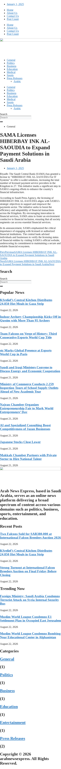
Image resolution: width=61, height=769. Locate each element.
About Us (12, 13)
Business (11, 66)
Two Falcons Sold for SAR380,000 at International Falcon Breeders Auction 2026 (30, 535)
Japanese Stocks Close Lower (20, 442)
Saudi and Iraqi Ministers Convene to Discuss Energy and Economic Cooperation (30, 369)
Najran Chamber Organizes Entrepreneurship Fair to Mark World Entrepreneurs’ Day (26, 408)
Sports (10, 75)
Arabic (17, 81)
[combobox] (15, 117)
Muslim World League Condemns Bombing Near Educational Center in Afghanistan (30, 635)
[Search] (1, 121)
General (11, 60)
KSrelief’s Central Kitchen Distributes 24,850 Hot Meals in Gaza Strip (26, 301)
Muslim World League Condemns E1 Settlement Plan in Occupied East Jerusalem (30, 618)
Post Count (13, 19)
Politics (11, 63)
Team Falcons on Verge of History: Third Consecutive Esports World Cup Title (28, 335)
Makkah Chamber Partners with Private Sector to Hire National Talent (28, 457)
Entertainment (13, 722)
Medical (11, 72)
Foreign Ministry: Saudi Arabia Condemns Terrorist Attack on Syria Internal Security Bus (30, 599)
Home (10, 9)
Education (12, 69)
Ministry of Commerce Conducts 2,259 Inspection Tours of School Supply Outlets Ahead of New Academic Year (29, 387)
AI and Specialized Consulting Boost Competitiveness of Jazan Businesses (25, 427)
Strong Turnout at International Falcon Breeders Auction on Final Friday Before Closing (28, 571)
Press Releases (14, 78)
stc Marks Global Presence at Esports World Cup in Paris (26, 352)
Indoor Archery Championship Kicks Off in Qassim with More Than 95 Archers (30, 318)
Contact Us (13, 16)
